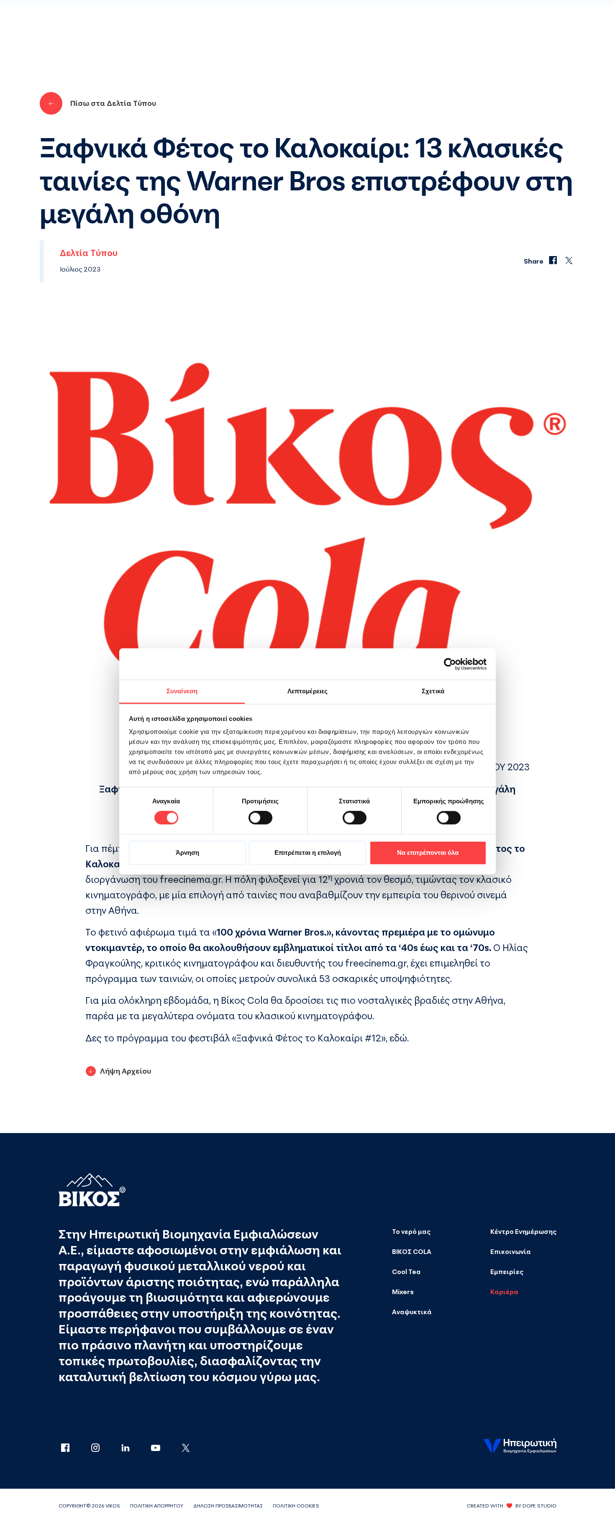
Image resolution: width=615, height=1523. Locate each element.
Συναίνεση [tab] (182, 691)
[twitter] (185, 1448)
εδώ (398, 1038)
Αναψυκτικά (412, 1312)
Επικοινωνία (510, 1252)
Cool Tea (406, 1272)
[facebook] (74, 1448)
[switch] (260, 818)
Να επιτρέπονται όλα (428, 852)
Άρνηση (187, 852)
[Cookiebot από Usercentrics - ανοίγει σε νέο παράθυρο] (450, 664)
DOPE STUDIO (539, 1505)
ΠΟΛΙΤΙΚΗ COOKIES (296, 1505)
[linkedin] (134, 1448)
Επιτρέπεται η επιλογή (307, 852)
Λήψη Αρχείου (125, 1071)
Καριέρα (504, 1292)
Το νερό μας (411, 1232)
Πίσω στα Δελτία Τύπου (113, 103)
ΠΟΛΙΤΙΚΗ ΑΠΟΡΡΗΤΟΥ (156, 1505)
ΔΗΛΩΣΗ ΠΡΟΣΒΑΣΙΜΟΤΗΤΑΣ (228, 1505)
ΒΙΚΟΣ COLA (411, 1252)
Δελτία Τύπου (89, 253)
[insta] (104, 1448)
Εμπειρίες (506, 1272)
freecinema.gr (190, 879)
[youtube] (164, 1448)
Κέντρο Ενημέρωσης (523, 1232)
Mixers (403, 1292)
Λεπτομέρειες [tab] (307, 691)
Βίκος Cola (245, 1000)
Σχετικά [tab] (433, 691)
